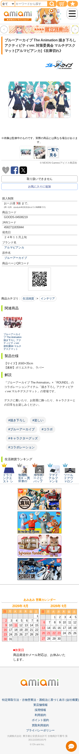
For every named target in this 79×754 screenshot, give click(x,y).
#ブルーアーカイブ (21, 429)
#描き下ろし (16, 420)
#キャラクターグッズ (23, 438)
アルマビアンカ (14, 247)
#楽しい (37, 420)
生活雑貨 (28, 298)
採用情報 (40, 710)
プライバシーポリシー (40, 730)
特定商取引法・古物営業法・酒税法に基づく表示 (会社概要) (40, 699)
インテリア (48, 298)
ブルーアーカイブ (15, 257)
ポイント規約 (40, 720)
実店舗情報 (40, 705)
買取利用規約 (40, 725)
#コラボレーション (21, 447)
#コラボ (47, 429)
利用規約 (40, 715)
